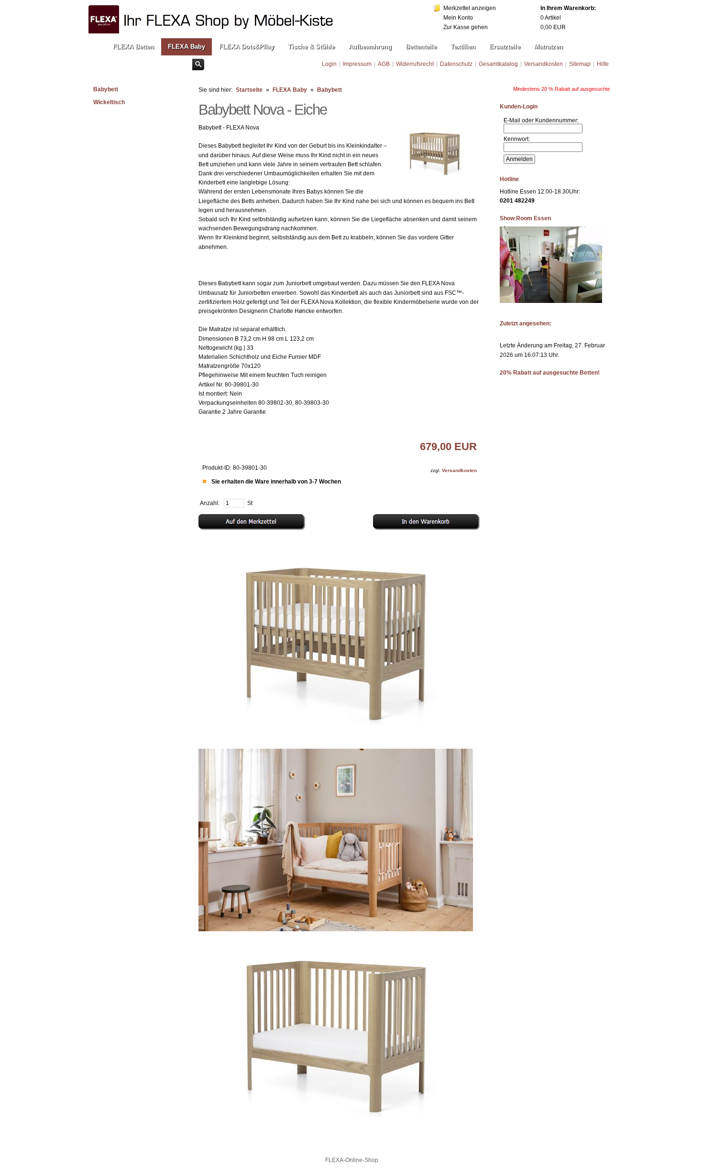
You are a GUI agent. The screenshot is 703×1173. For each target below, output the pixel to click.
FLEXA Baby (186, 46)
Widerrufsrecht (415, 64)
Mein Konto (458, 17)
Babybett (105, 89)
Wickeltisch (109, 102)
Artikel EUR (568, 18)
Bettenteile (421, 46)
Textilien (462, 46)
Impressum (357, 64)
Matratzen (548, 46)
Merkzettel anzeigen (469, 8)
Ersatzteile (504, 46)
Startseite (249, 89)
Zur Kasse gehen (465, 27)
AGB (384, 64)
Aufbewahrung (370, 46)
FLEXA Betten (133, 46)
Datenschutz (456, 64)
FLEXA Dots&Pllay (246, 46)
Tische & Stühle (311, 46)
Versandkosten (543, 64)
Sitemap (580, 64)
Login (329, 64)
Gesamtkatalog (498, 64)
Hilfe (603, 64)
